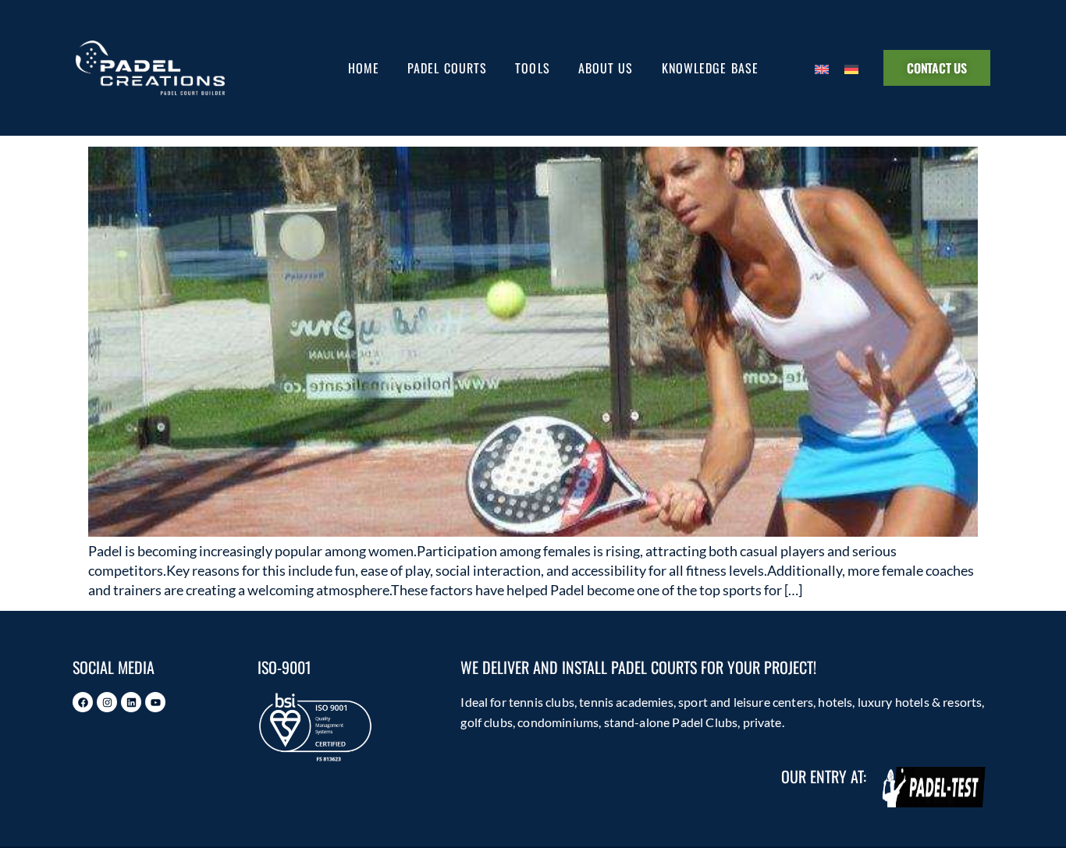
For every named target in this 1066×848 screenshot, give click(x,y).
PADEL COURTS (447, 68)
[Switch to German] (851, 67)
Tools (532, 68)
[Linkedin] (131, 702)
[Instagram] (107, 702)
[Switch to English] (822, 67)
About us (606, 68)
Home (363, 68)
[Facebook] (83, 702)
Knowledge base (710, 68)
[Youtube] (155, 702)
